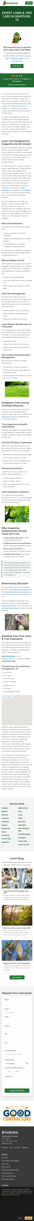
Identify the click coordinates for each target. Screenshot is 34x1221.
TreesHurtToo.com (8, 658)
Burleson (5, 815)
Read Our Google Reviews (17, 84)
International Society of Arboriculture (17, 592)
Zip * (6, 1043)
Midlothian (22, 825)
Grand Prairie (6, 839)
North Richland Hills (23, 830)
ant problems (26, 190)
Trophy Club (22, 841)
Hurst (20, 811)
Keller (20, 818)
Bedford (5, 811)
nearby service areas (9, 416)
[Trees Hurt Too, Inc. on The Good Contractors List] (17, 1113)
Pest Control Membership (10, 1170)
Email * (7, 1016)
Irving (20, 815)
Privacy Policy (15, 1194)
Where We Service (8, 1179)
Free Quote (17, 66)
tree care (22, 106)
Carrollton (5, 818)
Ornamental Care (7, 1173)
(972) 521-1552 (17, 61)
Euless (4, 832)
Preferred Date (9, 1060)
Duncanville (6, 828)
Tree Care (5, 1157)
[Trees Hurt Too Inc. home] (10, 3)
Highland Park (23, 808)
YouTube (17, 1147)
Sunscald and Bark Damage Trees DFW (16, 892)
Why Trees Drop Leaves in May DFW (16, 928)
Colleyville (5, 822)
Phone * (7, 1009)
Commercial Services (9, 1176)
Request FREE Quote (17, 1090)
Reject (20, 1218)
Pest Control (6, 1167)
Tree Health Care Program (10, 1161)
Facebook (5, 1147)
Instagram (24, 1147)
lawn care (23, 103)
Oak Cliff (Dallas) (24, 834)
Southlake (22, 838)
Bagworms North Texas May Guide (16, 963)
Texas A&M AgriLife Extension (19, 589)
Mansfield (21, 822)
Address (7, 1026)
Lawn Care (5, 1164)
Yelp (11, 1147)
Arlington (5, 808)
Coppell (4, 825)
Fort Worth (5, 835)
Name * (7, 999)
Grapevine (5, 842)
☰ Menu (28, 3)
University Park (23, 844)
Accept (28, 1218)
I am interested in (10, 1050)
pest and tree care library (10, 608)
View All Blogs (17, 977)
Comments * (9, 1076)
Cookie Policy (5, 1194)
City (6, 1033)
